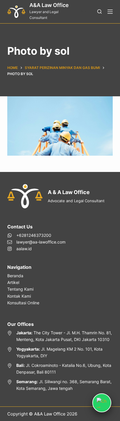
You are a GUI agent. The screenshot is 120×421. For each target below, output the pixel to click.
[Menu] (110, 11)
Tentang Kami (20, 289)
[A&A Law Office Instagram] (36, 248)
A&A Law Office (49, 5)
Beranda (15, 275)
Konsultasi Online (23, 302)
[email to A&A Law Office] (36, 242)
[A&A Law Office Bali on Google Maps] (60, 368)
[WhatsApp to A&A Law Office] (36, 235)
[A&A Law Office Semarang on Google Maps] (60, 385)
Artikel (13, 282)
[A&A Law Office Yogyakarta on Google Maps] (60, 352)
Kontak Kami (19, 296)
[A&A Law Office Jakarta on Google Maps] (60, 336)
